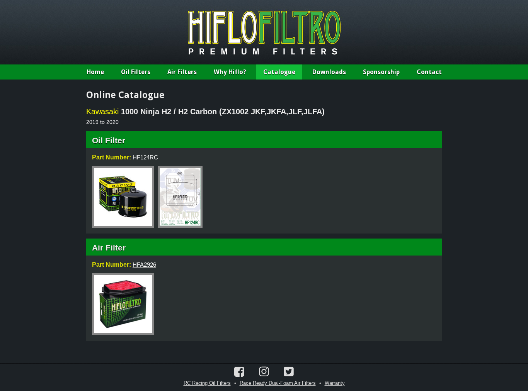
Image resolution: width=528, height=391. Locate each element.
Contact (429, 72)
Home (95, 72)
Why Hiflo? (230, 72)
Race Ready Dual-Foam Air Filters (278, 383)
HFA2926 (144, 264)
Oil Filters (135, 72)
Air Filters (182, 72)
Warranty (335, 383)
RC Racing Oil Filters (207, 383)
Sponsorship (381, 72)
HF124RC (145, 157)
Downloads (329, 72)
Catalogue (279, 72)
